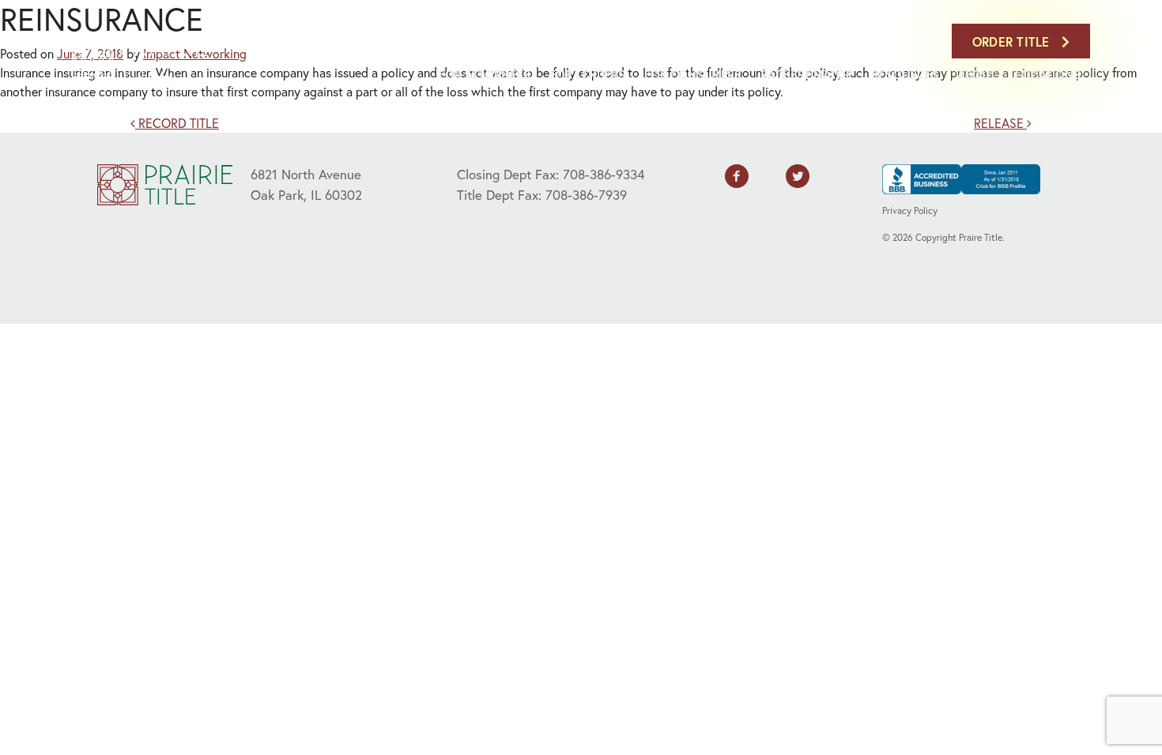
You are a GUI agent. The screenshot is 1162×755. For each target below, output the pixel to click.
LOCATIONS (1048, 74)
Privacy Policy (910, 210)
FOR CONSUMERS (692, 74)
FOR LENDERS (587, 74)
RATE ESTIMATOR (806, 74)
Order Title (1013, 41)
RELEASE (1000, 123)
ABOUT (976, 74)
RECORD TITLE (177, 123)
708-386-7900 (904, 41)
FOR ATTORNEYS (484, 74)
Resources (905, 74)
